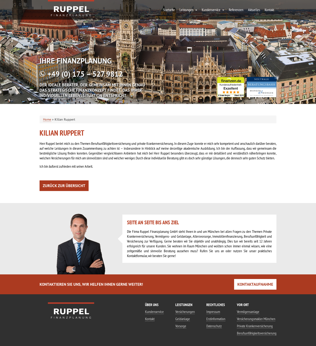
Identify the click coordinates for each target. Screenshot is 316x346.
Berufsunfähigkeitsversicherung (256, 333)
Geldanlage (182, 318)
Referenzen (236, 9)
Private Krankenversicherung (255, 326)
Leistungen (186, 9)
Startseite (169, 9)
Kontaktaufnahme (255, 284)
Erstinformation (215, 318)
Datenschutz (214, 326)
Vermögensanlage (248, 311)
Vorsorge (180, 326)
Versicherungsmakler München (256, 318)
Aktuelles (254, 9)
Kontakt (150, 318)
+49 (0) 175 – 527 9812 (85, 74)
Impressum (213, 311)
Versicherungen (185, 311)
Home (47, 119)
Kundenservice (154, 311)
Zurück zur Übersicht (64, 185)
